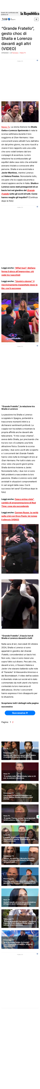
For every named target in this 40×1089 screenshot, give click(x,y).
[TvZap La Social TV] (8, 19)
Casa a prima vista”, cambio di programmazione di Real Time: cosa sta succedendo (18, 502)
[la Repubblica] (30, 14)
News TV (23, 53)
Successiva (19, 713)
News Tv (5, 127)
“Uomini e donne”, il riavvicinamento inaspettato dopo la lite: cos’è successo (19, 284)
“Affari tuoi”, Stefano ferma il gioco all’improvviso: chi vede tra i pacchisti (18, 271)
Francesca (15, 53)
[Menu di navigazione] (36, 19)
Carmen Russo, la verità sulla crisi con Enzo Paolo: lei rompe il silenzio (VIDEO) (19, 516)
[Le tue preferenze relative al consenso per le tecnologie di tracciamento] (38, 817)
